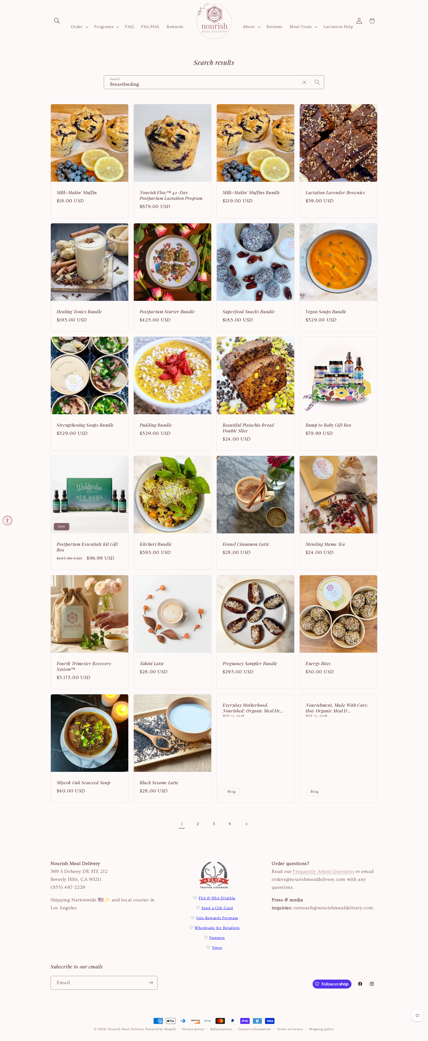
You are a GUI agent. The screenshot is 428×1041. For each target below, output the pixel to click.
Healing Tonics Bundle (79, 311)
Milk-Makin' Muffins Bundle (251, 192)
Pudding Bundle (156, 425)
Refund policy (221, 1029)
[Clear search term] (304, 82)
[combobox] (214, 82)
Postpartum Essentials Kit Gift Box (87, 547)
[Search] (317, 82)
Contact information (254, 1029)
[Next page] (246, 824)
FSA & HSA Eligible (217, 898)
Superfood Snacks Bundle (249, 311)
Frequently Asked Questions (323, 871)
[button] (57, 20)
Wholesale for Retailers (217, 928)
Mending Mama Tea (325, 544)
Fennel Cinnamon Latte (246, 544)
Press (217, 947)
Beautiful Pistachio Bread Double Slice (248, 428)
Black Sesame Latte (159, 782)
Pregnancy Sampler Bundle (250, 663)
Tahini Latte (152, 663)
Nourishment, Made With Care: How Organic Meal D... (337, 707)
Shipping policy (321, 1029)
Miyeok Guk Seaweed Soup (83, 782)
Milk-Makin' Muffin (77, 192)
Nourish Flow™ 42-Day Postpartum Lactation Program (171, 195)
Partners (217, 938)
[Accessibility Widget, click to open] (7, 520)
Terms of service (290, 1029)
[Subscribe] (150, 982)
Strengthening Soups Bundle (85, 425)
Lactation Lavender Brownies (335, 192)
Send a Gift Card (217, 908)
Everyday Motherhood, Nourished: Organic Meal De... (253, 707)
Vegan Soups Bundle (326, 311)
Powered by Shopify (160, 1029)
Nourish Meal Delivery (126, 1029)
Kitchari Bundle (156, 544)
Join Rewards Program (217, 918)
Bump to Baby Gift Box (328, 425)
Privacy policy (193, 1029)
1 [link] (182, 824)
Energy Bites (318, 663)
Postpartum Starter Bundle (167, 311)
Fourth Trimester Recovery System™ (84, 666)
